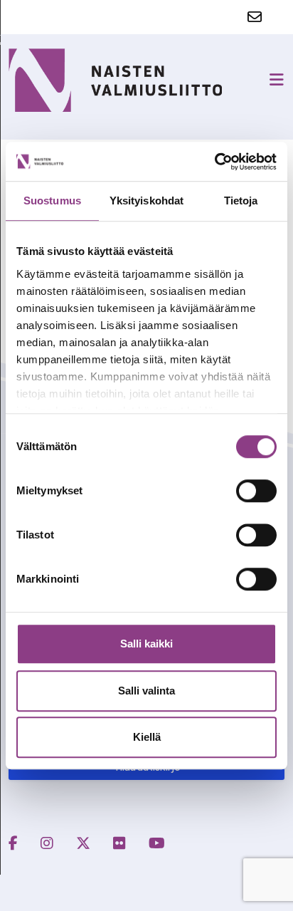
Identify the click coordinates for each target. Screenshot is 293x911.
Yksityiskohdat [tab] (146, 200)
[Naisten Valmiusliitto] (115, 80)
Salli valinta (146, 690)
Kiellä (147, 737)
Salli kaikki (146, 643)
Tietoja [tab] (241, 200)
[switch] (256, 490)
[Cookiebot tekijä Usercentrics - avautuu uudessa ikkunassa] (214, 161)
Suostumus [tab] (52, 200)
